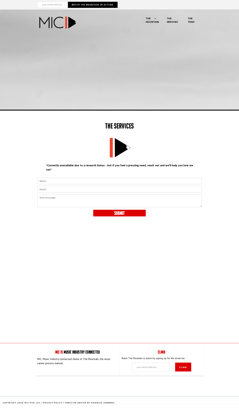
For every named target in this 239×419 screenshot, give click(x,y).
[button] (150, 22)
